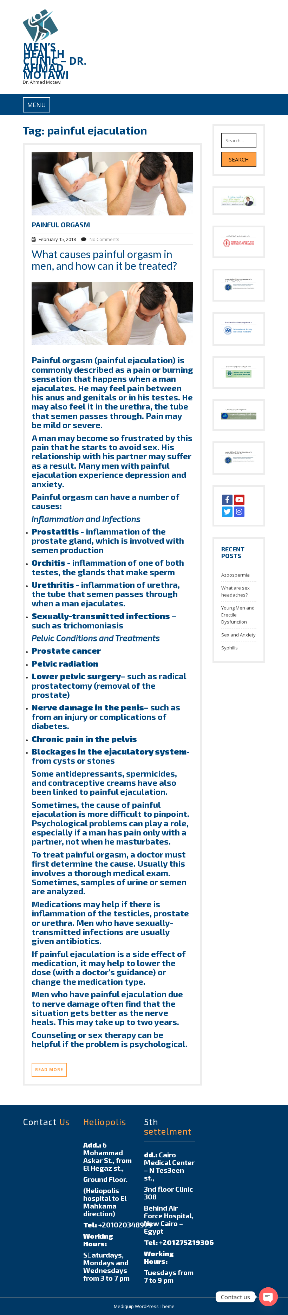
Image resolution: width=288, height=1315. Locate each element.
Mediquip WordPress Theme (144, 1306)
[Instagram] (239, 512)
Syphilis (229, 648)
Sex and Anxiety (238, 635)
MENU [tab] (36, 105)
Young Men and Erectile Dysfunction (238, 615)
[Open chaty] (268, 1296)
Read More (49, 1070)
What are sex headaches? (235, 591)
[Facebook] (227, 500)
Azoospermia (235, 575)
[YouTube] (239, 500)
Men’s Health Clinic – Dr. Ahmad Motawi (54, 61)
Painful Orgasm (61, 224)
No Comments (104, 239)
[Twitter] (227, 512)
